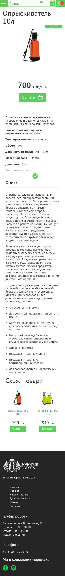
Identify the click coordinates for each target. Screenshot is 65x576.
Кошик (60, 3)
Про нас (14, 490)
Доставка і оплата (20, 498)
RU (41, 1)
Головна (14, 487)
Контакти (15, 506)
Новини (14, 502)
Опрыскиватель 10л (18, 412)
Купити (17, 428)
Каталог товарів (19, 494)
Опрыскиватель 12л (48, 412)
